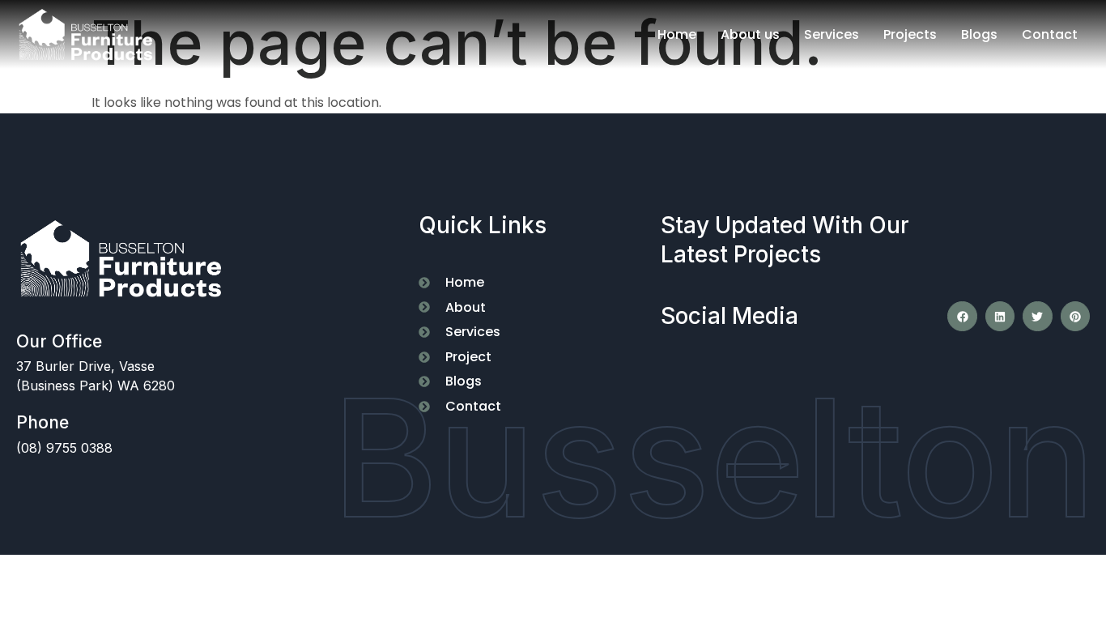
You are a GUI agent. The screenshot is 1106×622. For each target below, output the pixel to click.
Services (831, 34)
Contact (1050, 34)
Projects (910, 34)
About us (750, 34)
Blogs (979, 34)
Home (676, 34)
